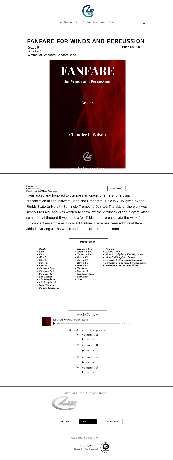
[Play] (54, 323)
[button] (78, 22)
